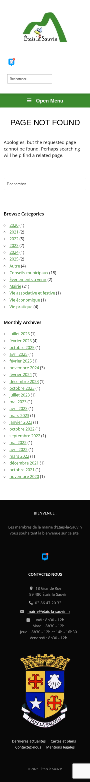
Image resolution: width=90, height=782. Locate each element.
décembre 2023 (24, 381)
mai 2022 (18, 442)
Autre (15, 266)
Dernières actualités (29, 741)
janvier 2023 (21, 422)
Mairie (15, 286)
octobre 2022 (22, 429)
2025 (14, 259)
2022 (14, 239)
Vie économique (25, 300)
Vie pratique (21, 307)
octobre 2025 (22, 347)
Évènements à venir (28, 279)
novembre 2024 (24, 367)
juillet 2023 (20, 395)
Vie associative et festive (32, 293)
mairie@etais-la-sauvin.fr (49, 611)
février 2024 (21, 374)
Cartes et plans (63, 741)
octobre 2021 (22, 469)
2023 (14, 245)
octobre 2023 (22, 388)
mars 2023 (19, 415)
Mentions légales (60, 747)
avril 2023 (19, 408)
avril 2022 (19, 449)
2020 (14, 225)
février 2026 (21, 341)
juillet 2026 (20, 333)
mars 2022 (19, 456)
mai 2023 (18, 401)
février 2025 (21, 361)
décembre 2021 (24, 463)
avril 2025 (19, 354)
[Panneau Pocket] (11, 61)
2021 (14, 232)
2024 (14, 252)
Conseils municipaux (29, 273)
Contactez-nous (28, 747)
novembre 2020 (24, 476)
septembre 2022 (25, 435)
